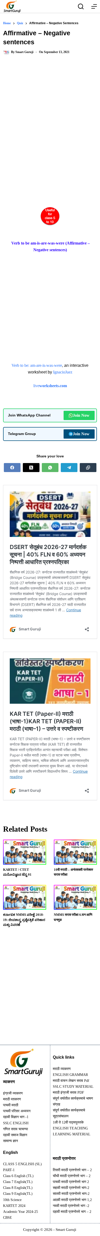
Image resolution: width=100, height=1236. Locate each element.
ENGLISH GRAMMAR (70, 1075)
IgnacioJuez (62, 372)
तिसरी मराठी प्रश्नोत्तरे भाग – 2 (72, 1170)
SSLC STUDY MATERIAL (73, 1087)
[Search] (81, 6)
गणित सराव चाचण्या (15, 1129)
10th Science (12, 1200)
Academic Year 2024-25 (20, 1212)
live (50, 386)
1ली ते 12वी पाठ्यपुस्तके (68, 1122)
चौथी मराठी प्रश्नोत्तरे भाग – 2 (72, 1176)
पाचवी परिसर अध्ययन (17, 1111)
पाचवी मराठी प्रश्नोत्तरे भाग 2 (71, 1182)
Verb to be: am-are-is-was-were (37, 365)
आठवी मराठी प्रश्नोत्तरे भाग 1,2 (72, 1200)
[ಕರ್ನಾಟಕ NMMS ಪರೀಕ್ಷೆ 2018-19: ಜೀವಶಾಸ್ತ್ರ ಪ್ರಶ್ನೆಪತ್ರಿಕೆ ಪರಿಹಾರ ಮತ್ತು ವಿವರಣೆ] (24, 897)
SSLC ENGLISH (15, 1123)
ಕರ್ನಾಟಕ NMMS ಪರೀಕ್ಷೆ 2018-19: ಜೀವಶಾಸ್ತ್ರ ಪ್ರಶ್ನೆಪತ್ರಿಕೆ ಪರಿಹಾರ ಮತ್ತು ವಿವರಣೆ (24, 920)
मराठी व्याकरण (62, 1069)
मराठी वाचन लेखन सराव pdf (71, 1081)
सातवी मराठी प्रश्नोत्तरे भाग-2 (71, 1194)
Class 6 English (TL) (18, 1176)
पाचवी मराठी (10, 1105)
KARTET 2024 (14, 1206)
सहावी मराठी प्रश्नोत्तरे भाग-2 (71, 1188)
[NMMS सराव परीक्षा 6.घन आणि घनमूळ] (75, 897)
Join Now (81, 415)
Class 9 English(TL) (18, 1194)
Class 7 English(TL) (18, 1182)
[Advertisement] (50, 116)
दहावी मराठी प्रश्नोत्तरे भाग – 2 (72, 1212)
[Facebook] (12, 467)
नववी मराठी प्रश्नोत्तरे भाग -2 (71, 1206)
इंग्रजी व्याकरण (13, 1093)
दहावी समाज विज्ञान (15, 1135)
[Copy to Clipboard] (88, 467)
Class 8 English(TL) (18, 1188)
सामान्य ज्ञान (10, 1141)
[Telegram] (69, 467)
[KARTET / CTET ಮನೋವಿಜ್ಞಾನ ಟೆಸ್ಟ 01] (24, 852)
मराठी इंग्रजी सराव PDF (68, 1092)
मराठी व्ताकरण (12, 1099)
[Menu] (94, 6)
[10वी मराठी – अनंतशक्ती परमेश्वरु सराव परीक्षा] (75, 852)
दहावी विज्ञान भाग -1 (15, 1117)
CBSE (7, 1218)
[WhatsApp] (50, 467)
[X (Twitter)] (31, 467)
